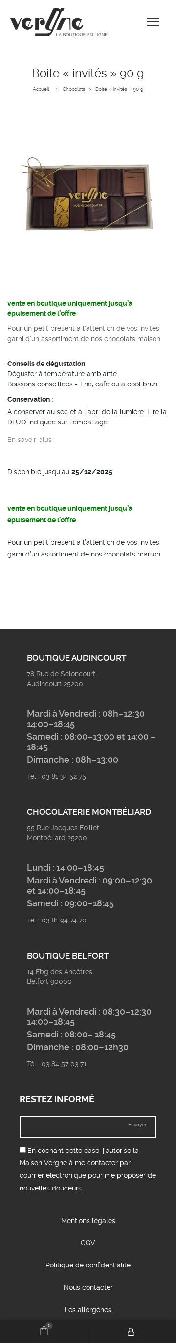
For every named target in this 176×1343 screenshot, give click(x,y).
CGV (88, 1243)
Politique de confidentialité (88, 1265)
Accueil (41, 89)
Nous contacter (88, 1287)
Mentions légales (88, 1221)
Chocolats (74, 89)
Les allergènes (88, 1310)
